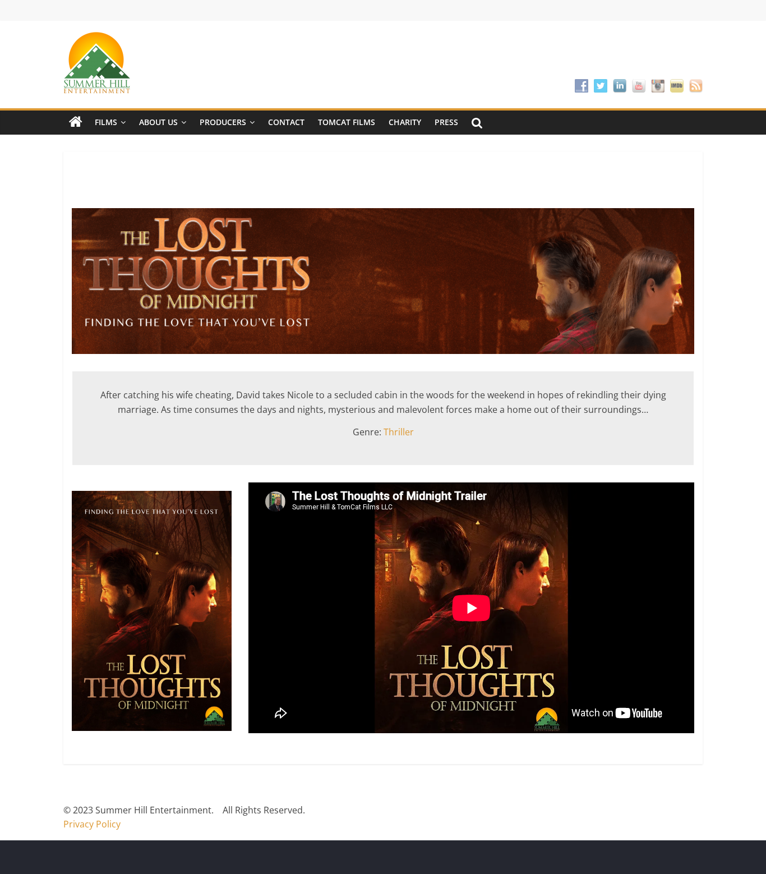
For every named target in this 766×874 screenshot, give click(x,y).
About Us (158, 122)
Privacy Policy (92, 824)
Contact (286, 122)
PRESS (446, 122)
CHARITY (405, 122)
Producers (223, 122)
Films (106, 122)
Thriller (399, 432)
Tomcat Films (346, 122)
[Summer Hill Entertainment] (75, 122)
